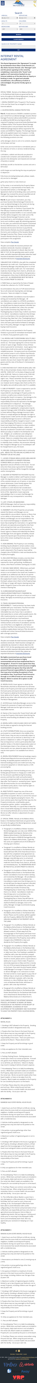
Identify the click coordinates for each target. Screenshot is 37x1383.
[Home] (18, 6)
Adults (4, 21)
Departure (23, 15)
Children (22, 21)
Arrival (5, 15)
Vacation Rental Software (28, 1357)
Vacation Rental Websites (22, 1359)
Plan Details (15, 242)
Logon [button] (25, 1354)
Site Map (12, 1354)
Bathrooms (23, 26)
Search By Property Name (12, 44)
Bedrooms (6, 26)
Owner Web (19, 1354)
